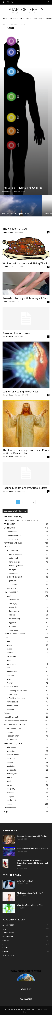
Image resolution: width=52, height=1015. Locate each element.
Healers (10, 732)
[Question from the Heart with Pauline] (9, 839)
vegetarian (13, 573)
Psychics (10, 792)
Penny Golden (7, 192)
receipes (12, 569)
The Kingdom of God (15, 228)
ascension (11, 751)
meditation (11, 766)
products (13, 581)
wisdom (10, 804)
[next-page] (33, 502)
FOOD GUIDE (12, 550)
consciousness (13, 755)
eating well (13, 558)
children (10, 652)
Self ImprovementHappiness (15, 720)
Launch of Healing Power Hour (20, 391)
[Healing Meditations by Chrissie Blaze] (26, 473)
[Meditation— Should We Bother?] (9, 896)
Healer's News (12, 694)
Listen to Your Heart (25, 881)
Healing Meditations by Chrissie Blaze (25, 487)
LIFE (6, 637)
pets (8, 668)
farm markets (14, 562)
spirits (11, 796)
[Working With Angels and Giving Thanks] (26, 248)
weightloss (13, 630)
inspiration (11, 758)
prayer (9, 785)
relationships (12, 671)
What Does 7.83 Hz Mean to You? (30, 905)
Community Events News (17, 690)
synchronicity (12, 800)
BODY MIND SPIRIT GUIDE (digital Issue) (21, 520)
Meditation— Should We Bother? (30, 893)
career (9, 649)
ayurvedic (13, 607)
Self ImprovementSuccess (14, 724)
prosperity (11, 789)
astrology (10, 645)
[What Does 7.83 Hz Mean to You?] (9, 908)
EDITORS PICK (10, 524)
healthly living (14, 618)
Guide (5, 302)
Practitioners (12, 739)
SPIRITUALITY (14, 24)
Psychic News (12, 702)
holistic (9, 596)
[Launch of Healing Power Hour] (26, 365)
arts (8, 641)
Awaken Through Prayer (16, 333)
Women (10, 683)
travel (9, 679)
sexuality (10, 675)
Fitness (12, 615)
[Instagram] (8, 2)
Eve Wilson (6, 267)
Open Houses (12, 539)
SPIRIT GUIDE (12, 588)
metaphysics (12, 773)
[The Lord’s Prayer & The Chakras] (26, 113)
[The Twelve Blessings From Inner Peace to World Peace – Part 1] (26, 423)
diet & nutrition (15, 554)
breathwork (14, 611)
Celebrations (12, 531)
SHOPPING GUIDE (14, 577)
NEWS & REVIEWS (11, 686)
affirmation (11, 747)
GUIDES (7, 547)
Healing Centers (13, 736)
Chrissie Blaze (8, 336)
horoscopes (11, 664)
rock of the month (11, 717)
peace (9, 777)
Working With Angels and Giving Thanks (26, 263)
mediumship (12, 770)
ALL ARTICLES (10, 516)
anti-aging (13, 603)
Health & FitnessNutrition (14, 633)
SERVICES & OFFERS (12, 728)
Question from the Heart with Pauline (32, 836)
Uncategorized (10, 807)
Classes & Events (14, 535)
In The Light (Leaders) (16, 698)
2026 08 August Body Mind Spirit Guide (32, 848)
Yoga (6, 811)
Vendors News (13, 705)
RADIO (7, 713)
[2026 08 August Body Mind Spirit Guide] (9, 851)
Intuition (10, 762)
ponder (9, 781)
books (14, 584)
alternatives (14, 599)
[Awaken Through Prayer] (26, 318)
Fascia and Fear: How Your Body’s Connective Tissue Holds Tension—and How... (32, 862)
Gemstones (11, 656)
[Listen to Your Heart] (9, 884)
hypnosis (13, 622)
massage (13, 626)
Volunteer (11, 709)
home (9, 660)
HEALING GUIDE (11, 592)
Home (5, 24)
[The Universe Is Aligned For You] (21, 210)
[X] (12, 2)
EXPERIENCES (9, 528)
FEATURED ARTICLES (13, 543)
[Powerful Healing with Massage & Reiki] (26, 283)
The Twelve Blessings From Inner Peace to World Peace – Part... (26, 452)
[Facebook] (3, 2)
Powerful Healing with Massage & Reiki (26, 298)
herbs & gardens (16, 565)
